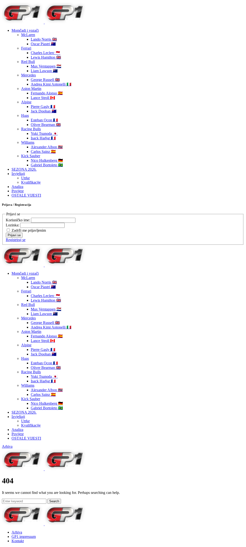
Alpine (26, 102)
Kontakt (18, 541)
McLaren (28, 35)
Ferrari (26, 48)
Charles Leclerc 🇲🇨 (45, 53)
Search (54, 501)
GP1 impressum (24, 537)
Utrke (25, 178)
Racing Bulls (31, 129)
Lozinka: (13, 225)
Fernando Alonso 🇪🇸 (47, 93)
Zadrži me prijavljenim (29, 230)
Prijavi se (14, 235)
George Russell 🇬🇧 (45, 80)
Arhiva (7, 446)
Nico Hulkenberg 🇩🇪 (47, 160)
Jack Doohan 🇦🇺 (43, 111)
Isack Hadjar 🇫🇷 (43, 138)
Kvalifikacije (31, 182)
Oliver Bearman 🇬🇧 (46, 125)
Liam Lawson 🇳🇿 (44, 71)
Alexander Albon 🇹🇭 (47, 147)
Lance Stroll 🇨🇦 (43, 98)
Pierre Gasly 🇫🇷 (43, 107)
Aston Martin (31, 89)
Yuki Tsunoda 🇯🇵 (44, 133)
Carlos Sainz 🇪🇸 (43, 151)
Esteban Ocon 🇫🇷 (44, 120)
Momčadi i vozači (25, 30)
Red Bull (28, 62)
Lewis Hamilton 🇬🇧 (46, 57)
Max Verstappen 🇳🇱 (46, 66)
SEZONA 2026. (24, 169)
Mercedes (28, 75)
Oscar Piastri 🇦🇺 (43, 44)
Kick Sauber (30, 156)
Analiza (17, 187)
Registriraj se (15, 240)
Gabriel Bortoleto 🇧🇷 (47, 165)
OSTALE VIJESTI (26, 195)
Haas (25, 115)
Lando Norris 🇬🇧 (44, 39)
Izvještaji (18, 174)
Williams (27, 142)
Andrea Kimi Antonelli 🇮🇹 (51, 84)
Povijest (18, 191)
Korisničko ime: (18, 220)
